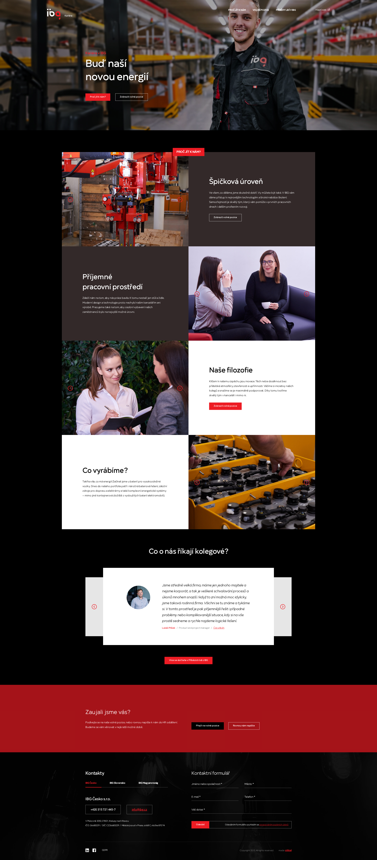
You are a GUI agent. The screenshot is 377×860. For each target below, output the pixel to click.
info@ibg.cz (139, 810)
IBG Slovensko (117, 783)
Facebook (94, 850)
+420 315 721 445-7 (103, 810)
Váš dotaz (198, 809)
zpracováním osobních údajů (273, 824)
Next (180, 199)
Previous (70, 199)
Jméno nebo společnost (206, 784)
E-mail (196, 797)
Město (249, 784)
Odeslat (200, 824)
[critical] (288, 850)
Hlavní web (321, 10)
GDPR (105, 850)
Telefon (249, 797)
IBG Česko (90, 783)
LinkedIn (87, 850)
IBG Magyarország (148, 783)
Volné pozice (261, 10)
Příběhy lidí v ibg (286, 10)
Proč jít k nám (237, 10)
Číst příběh (218, 628)
